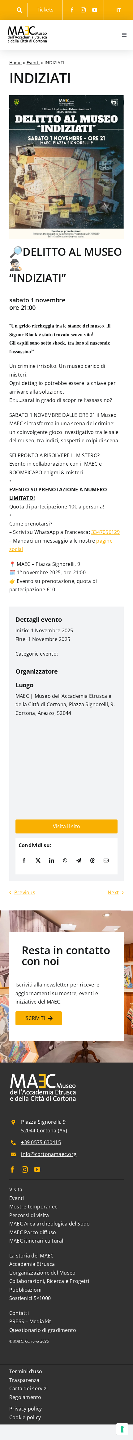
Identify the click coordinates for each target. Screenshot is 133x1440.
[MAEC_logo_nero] (27, 22)
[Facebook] (24, 860)
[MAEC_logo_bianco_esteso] (43, 1074)
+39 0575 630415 (41, 1142)
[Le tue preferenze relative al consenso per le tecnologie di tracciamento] (122, 1429)
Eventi (33, 62)
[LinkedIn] (51, 860)
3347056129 (105, 532)
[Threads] (92, 860)
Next (113, 892)
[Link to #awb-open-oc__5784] (19, 10)
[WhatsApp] (65, 860)
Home (15, 62)
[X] (38, 860)
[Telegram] (78, 860)
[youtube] (94, 9)
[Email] (106, 860)
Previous (24, 892)
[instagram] (83, 9)
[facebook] (72, 9)
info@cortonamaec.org (48, 1154)
